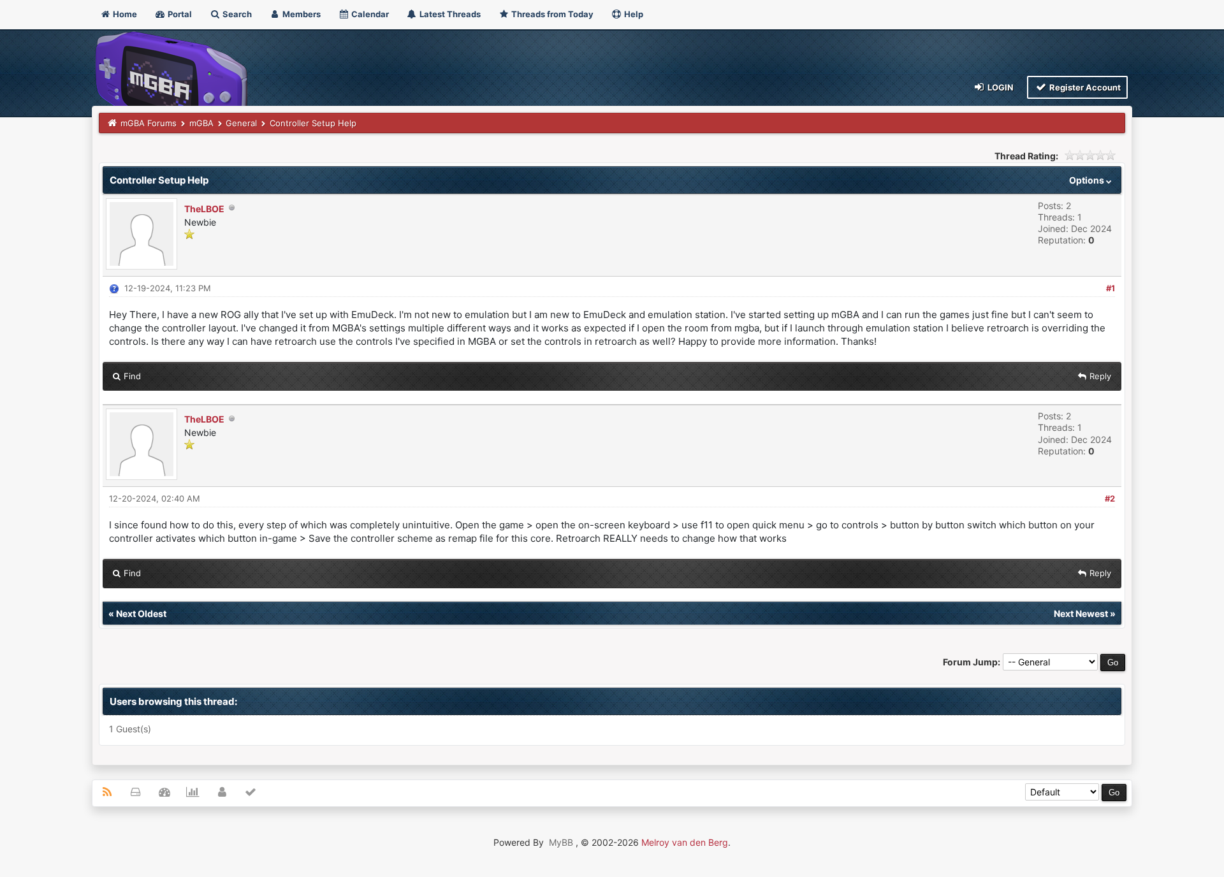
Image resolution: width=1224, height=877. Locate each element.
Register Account (1084, 87)
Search (236, 14)
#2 (1110, 498)
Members (300, 14)
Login (1000, 87)
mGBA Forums (148, 123)
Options (1087, 180)
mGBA (201, 123)
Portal (179, 14)
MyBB (561, 842)
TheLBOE (204, 208)
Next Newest (1081, 613)
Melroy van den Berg (684, 842)
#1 (1110, 288)
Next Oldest (141, 613)
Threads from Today (551, 14)
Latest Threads (449, 14)
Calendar (369, 14)
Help (632, 14)
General (241, 123)
